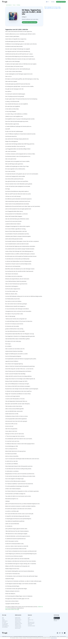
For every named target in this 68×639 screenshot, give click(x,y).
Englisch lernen (17, 617)
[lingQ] (4, 2)
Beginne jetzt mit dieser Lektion (29, 22)
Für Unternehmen (5, 623)
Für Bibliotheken (5, 624)
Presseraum (30, 624)
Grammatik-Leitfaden (31, 625)
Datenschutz (54, 636)
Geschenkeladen (5, 627)
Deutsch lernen (17, 621)
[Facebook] (60, 633)
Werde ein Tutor (30, 619)
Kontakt (3, 619)
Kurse (14, 5)
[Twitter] (62, 633)
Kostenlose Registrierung (61, 1)
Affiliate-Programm (31, 623)
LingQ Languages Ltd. (10, 636)
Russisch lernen (17, 628)
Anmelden (53, 1)
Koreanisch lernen (18, 627)
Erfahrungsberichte (5, 625)
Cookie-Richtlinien (54, 637)
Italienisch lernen (18, 622)
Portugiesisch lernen (18, 623)
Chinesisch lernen (18, 625)
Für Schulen (4, 622)
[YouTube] (64, 633)
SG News (18, 5)
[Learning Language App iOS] (57, 618)
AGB (50, 636)
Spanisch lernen (17, 618)
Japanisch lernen (18, 624)
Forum (29, 617)
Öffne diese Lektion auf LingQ (12, 609)
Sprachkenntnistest (31, 622)
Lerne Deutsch (9, 5)
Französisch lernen (18, 619)
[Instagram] (57, 633)
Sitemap (58, 636)
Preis (3, 618)
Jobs (28, 621)
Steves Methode (4, 621)
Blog (28, 618)
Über (3, 617)
